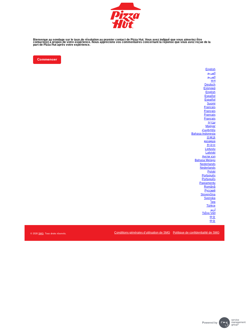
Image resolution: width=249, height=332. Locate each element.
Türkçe (210, 205)
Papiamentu (207, 183)
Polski (211, 171)
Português (208, 175)
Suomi (211, 103)
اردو (213, 209)
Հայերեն (208, 130)
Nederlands (207, 164)
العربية (211, 73)
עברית (211, 122)
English (210, 69)
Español (210, 96)
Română (209, 186)
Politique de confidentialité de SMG (196, 232)
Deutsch (210, 84)
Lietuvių (210, 149)
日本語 (211, 137)
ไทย (212, 202)
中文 (212, 217)
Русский (210, 190)
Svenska (209, 198)
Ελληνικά (209, 88)
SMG (41, 233)
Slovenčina (208, 194)
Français (209, 107)
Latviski (210, 152)
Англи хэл (208, 156)
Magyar (210, 126)
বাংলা (213, 80)
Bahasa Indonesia (203, 133)
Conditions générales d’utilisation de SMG (142, 232)
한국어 (211, 145)
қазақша (209, 141)
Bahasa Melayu (205, 160)
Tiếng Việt (208, 213)
